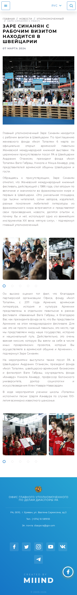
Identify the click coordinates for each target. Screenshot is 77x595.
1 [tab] (4, 286)
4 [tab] (28, 286)
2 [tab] (12, 286)
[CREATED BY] (38, 578)
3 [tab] (20, 286)
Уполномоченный (50, 18)
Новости (25, 18)
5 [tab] (36, 286)
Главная (9, 18)
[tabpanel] (25, 259)
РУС (54, 5)
